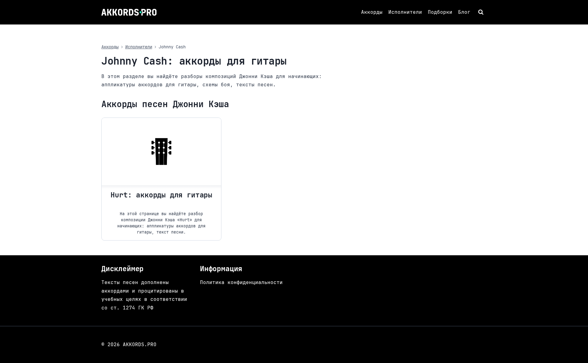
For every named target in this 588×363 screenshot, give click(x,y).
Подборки (440, 12)
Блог (464, 12)
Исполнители (405, 12)
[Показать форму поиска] (482, 12)
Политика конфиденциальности (241, 282)
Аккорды (372, 12)
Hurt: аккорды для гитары (161, 195)
